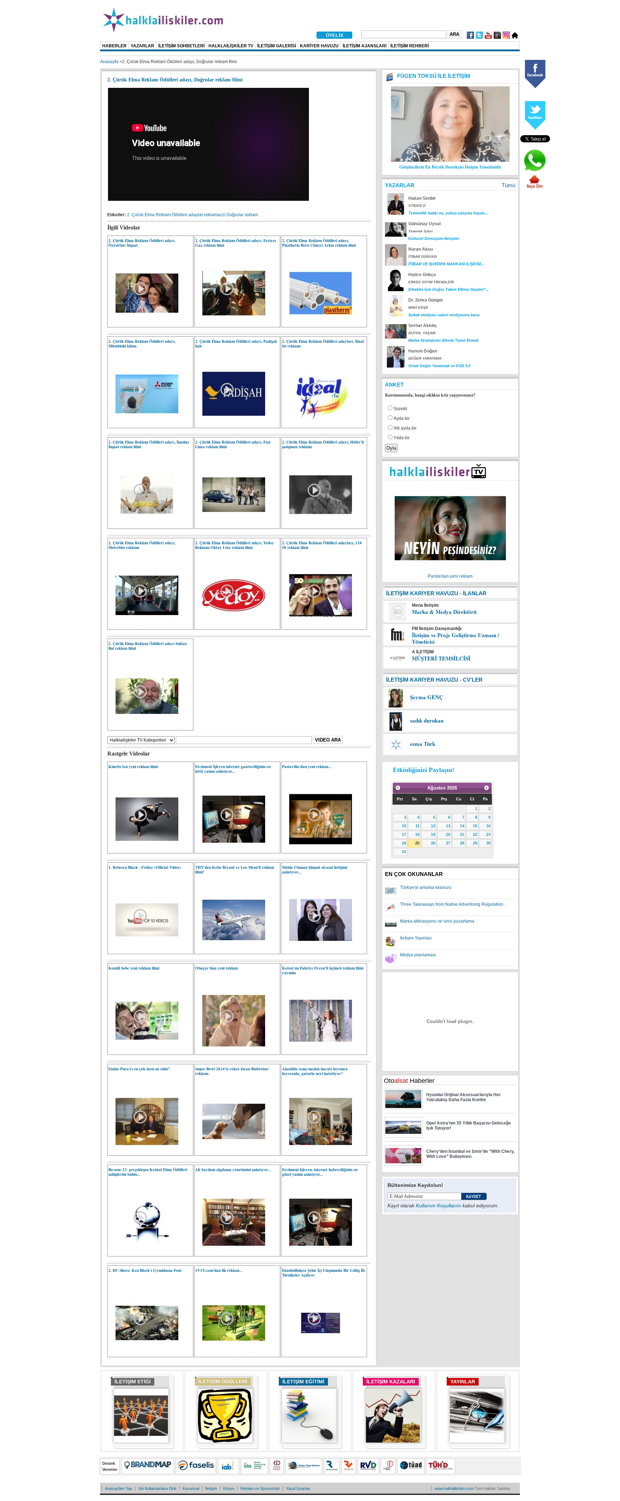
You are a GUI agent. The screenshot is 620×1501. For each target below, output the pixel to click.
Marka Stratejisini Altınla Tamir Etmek (443, 340)
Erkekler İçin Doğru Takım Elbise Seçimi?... (448, 289)
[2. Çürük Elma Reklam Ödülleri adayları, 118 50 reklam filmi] (317, 625)
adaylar (195, 214)
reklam (251, 214)
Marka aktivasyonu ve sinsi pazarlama (437, 921)
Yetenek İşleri (420, 231)
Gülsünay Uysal (424, 223)
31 (404, 851)
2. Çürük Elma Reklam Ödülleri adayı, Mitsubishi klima (141, 343)
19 (433, 834)
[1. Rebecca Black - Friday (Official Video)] (143, 949)
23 (488, 834)
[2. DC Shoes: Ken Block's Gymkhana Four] (143, 1352)
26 (433, 843)
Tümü (508, 185)
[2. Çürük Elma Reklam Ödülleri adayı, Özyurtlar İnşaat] (143, 323)
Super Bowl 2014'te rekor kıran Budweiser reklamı (232, 1071)
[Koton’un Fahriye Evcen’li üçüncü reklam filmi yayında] (317, 1050)
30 (488, 843)
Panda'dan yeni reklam (450, 576)
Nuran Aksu (420, 249)
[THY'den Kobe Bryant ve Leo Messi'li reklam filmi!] (230, 949)
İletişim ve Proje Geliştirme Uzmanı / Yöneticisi (455, 638)
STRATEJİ (417, 206)
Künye (228, 1488)
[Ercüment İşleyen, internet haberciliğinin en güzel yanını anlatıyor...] (317, 1252)
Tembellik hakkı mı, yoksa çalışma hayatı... (448, 213)
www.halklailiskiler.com (454, 1488)
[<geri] (398, 787)
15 (475, 826)
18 (417, 834)
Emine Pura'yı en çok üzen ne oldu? (139, 1069)
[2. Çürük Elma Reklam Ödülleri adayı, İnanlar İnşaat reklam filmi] (143, 524)
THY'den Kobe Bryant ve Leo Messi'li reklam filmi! (234, 870)
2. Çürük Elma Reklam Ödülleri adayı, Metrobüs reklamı (141, 545)
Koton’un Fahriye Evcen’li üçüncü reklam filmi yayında (322, 970)
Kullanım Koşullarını (438, 1205)
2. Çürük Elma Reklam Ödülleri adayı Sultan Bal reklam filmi (147, 646)
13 (448, 826)
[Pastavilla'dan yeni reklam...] (317, 849)
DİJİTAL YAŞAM (421, 333)
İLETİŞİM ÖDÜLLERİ (222, 1381)
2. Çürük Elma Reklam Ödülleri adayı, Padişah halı (236, 343)
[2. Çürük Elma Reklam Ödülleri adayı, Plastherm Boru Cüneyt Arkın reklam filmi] (317, 323)
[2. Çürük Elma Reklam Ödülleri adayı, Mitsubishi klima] (143, 423)
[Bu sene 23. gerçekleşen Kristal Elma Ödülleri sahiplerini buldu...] (143, 1252)
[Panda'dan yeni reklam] (450, 571)
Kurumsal (191, 1488)
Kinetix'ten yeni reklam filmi (133, 767)
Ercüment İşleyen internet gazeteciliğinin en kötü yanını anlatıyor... (233, 769)
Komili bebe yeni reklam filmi (133, 968)
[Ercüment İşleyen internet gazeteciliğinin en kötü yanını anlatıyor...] (230, 849)
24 (404, 843)
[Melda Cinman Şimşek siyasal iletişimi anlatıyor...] (317, 949)
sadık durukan (426, 720)
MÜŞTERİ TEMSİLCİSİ (441, 658)
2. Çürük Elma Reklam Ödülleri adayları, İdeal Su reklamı (323, 343)
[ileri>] (486, 787)
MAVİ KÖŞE (418, 307)
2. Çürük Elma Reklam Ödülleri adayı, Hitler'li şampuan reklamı (323, 444)
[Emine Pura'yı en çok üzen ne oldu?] (143, 1151)
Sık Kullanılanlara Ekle (157, 1488)
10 (404, 826)
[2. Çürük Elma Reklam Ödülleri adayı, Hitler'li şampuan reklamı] (317, 524)
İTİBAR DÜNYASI (422, 257)
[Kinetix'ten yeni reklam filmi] (143, 849)
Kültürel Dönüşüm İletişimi (433, 238)
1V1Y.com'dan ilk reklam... (219, 1270)
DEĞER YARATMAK (425, 358)
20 (448, 834)
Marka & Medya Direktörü (444, 612)
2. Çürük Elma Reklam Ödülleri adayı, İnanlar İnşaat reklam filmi (148, 444)
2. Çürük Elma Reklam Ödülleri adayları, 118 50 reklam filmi (322, 545)
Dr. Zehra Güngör (425, 300)
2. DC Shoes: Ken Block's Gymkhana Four (145, 1270)
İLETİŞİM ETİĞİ (132, 1381)
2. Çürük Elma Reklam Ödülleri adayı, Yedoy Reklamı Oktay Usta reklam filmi (234, 545)
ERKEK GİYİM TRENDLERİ (431, 282)
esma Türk (422, 744)
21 (462, 834)
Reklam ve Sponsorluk (260, 1488)
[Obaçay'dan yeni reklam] (230, 1050)
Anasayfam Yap (118, 1488)
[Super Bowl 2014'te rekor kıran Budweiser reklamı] (230, 1151)
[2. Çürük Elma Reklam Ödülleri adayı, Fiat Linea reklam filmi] (230, 524)
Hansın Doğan (422, 351)
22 (475, 834)
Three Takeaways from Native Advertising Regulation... (453, 904)
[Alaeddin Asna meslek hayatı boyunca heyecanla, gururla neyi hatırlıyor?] (317, 1151)
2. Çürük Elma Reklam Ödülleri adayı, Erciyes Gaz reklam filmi (235, 243)
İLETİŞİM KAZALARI (390, 1381)
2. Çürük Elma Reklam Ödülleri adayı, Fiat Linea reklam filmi (233, 444)
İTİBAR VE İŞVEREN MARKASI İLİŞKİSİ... (446, 264)
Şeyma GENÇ (426, 697)
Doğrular (235, 214)
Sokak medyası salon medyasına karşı (444, 315)
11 (417, 826)
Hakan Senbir (422, 198)
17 (404, 834)
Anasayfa (109, 61)
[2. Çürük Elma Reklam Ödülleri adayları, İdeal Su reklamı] (317, 423)
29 (475, 843)
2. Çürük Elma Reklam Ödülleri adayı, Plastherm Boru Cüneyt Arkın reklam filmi (319, 243)
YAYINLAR (462, 1381)
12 (433, 826)
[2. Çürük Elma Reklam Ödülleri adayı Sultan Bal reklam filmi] (143, 726)
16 (488, 826)
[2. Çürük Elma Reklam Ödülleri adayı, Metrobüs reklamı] (143, 625)
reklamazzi (214, 214)
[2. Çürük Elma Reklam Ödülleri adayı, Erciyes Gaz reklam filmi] (230, 323)
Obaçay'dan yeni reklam (216, 968)
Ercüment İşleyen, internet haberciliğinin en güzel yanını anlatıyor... (319, 1172)
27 (448, 843)
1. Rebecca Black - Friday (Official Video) (144, 867)
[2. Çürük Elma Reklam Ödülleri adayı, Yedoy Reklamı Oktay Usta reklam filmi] (230, 625)
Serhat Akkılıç (422, 325)
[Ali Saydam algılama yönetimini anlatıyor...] (230, 1252)
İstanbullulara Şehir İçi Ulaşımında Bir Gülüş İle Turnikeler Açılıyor (323, 1273)
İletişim (211, 1488)
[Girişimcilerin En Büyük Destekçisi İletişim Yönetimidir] (450, 160)
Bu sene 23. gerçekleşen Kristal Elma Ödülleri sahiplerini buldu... (147, 1172)
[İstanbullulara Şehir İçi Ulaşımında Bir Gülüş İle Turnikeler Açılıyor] (317, 1352)
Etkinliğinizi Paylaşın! (423, 769)
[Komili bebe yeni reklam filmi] (143, 1050)
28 (462, 843)
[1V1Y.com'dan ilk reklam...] (230, 1352)
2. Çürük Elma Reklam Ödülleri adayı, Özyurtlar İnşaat (141, 243)
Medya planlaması (418, 954)
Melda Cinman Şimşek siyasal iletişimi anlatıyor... (314, 870)
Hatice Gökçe (422, 274)
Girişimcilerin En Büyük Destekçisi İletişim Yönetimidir (450, 167)
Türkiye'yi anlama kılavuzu (425, 887)
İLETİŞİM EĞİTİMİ (303, 1381)
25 (417, 843)
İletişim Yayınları (416, 938)
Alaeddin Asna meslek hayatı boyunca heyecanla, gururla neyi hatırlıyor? (315, 1071)
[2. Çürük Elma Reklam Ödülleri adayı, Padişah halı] (230, 423)
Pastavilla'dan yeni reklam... (307, 767)
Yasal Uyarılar (298, 1488)
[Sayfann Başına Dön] (535, 187)
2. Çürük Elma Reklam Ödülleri (157, 214)
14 (462, 826)
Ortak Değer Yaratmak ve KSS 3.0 (439, 366)
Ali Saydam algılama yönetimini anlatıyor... (233, 1170)
